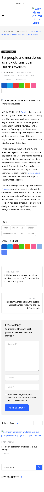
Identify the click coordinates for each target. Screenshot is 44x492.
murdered (31, 228)
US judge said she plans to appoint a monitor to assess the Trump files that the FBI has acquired (21, 278)
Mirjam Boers (34, 173)
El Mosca (5, 189)
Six (22, 233)
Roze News (8, 72)
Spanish (31, 233)
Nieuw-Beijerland (9, 233)
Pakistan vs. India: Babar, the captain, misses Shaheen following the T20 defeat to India (23, 304)
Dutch (24, 112)
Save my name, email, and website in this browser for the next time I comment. (22, 397)
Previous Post (12, 272)
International (7, 442)
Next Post (33, 299)
